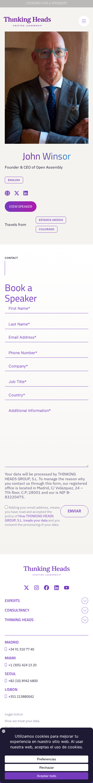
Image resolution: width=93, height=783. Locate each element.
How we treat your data (22, 721)
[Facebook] (46, 587)
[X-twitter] (26, 587)
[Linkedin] (56, 587)
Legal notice (15, 714)
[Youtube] (66, 587)
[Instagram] (36, 587)
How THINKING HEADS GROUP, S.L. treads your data (29, 518)
